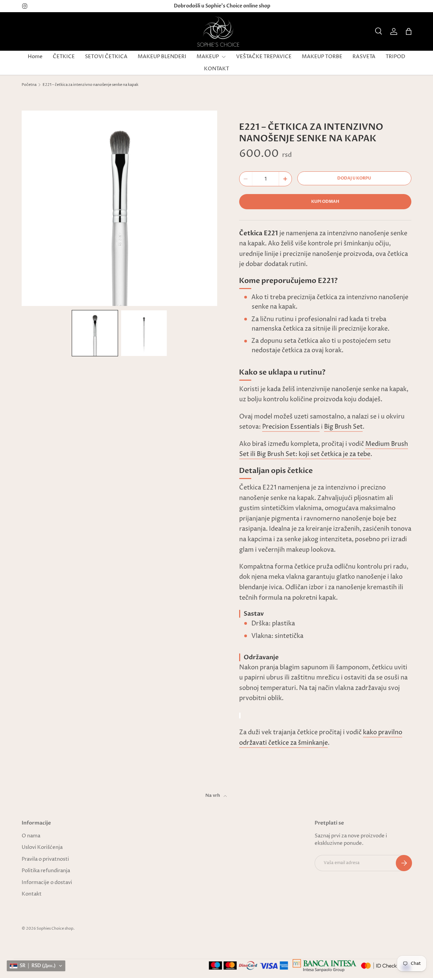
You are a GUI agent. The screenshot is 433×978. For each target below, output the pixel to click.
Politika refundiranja (46, 870)
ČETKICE (64, 56)
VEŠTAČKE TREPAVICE (264, 56)
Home (35, 56)
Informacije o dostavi (47, 882)
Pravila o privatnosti (45, 859)
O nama (31, 835)
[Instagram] (25, 6)
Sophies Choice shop (55, 928)
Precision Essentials (291, 427)
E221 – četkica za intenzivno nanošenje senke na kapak (90, 85)
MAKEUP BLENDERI (162, 56)
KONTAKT (216, 68)
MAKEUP (208, 56)
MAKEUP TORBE (322, 56)
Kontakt (32, 894)
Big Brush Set (343, 427)
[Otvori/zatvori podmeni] (224, 57)
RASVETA (363, 56)
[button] (409, 31)
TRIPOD (395, 56)
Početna (29, 85)
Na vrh (213, 795)
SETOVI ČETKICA (106, 56)
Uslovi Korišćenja (42, 847)
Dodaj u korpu (354, 178)
